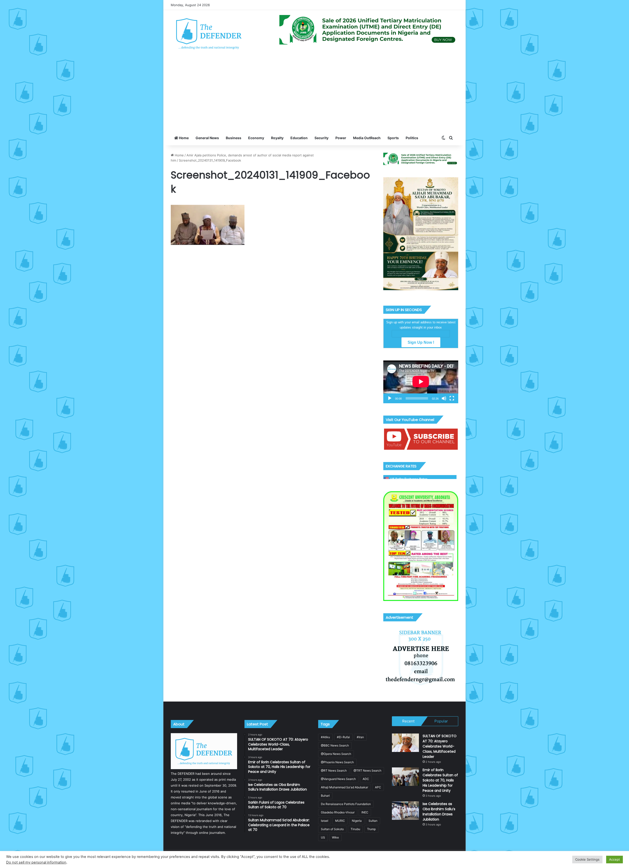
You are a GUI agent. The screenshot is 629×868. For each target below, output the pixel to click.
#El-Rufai (343, 737)
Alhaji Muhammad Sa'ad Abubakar (344, 787)
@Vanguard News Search (338, 779)
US (323, 837)
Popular (441, 721)
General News (207, 138)
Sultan (373, 821)
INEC (364, 812)
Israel (324, 821)
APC (378, 787)
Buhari (325, 795)
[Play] (389, 398)
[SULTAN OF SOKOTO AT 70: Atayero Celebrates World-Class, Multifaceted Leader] (405, 742)
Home (183, 138)
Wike (335, 837)
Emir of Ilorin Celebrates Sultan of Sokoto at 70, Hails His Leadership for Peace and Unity (440, 780)
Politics (412, 138)
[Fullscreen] (451, 398)
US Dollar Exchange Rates (409, 479)
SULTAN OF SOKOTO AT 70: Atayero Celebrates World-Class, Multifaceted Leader (440, 746)
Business (233, 138)
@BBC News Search (335, 745)
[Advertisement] (314, 93)
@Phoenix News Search (337, 762)
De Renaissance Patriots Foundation (346, 804)
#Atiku (325, 737)
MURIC (340, 821)
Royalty (277, 138)
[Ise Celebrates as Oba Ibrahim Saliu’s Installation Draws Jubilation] (405, 810)
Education (299, 138)
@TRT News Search (367, 770)
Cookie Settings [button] (587, 859)
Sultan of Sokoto (332, 829)
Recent (408, 721)
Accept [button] (614, 859)
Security (321, 138)
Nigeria (357, 821)
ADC (366, 779)
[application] (420, 381)
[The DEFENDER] (209, 33)
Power (340, 138)
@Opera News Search (336, 754)
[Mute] (444, 398)
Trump (371, 829)
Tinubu (355, 829)
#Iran (360, 737)
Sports (393, 138)
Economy (256, 138)
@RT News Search (334, 770)
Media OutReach (367, 138)
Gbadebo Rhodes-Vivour (338, 812)
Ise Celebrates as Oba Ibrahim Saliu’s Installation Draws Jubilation (439, 811)
